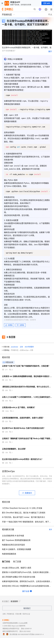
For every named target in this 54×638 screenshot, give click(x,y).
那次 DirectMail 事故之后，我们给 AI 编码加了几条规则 (23, 512)
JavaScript (14, 347)
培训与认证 (26, 614)
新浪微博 (14, 601)
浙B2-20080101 (26, 628)
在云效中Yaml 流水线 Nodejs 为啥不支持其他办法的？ (23, 428)
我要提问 (28, 493)
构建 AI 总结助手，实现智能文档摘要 (16, 549)
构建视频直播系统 (9, 553)
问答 (31, 350)
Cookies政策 (23, 623)
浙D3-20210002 (25, 631)
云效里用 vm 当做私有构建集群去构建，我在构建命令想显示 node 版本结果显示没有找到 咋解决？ (27, 376)
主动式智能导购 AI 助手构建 (13, 535)
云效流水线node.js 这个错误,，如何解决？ (19, 407)
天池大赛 (18, 614)
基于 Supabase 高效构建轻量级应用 (16, 540)
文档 (4, 614)
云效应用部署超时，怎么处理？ (14, 448)
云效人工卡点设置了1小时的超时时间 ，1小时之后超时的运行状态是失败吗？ (27, 397)
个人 (50, 14)
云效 (21, 347)
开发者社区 (14, 350)
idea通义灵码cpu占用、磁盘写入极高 (16, 567)
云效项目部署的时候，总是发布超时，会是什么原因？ (23, 417)
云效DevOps (24, 350)
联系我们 (27, 608)
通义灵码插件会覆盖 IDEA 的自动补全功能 (18, 576)
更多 (50, 529)
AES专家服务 (29, 347)
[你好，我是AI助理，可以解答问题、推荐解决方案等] (40, 9)
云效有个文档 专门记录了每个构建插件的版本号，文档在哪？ (26, 366)
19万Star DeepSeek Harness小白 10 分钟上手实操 (22, 508)
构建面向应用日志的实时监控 (13, 544)
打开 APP (46, 3)
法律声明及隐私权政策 (10, 623)
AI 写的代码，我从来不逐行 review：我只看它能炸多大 (23, 517)
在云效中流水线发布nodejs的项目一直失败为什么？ (22, 459)
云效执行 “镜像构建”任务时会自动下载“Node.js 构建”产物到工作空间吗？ (27, 438)
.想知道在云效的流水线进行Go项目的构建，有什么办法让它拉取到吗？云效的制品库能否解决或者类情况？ (27, 386)
